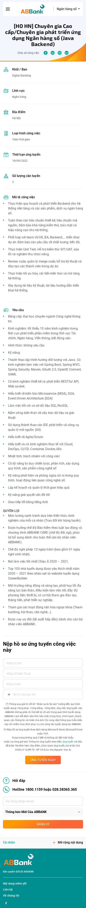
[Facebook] (6, 903)
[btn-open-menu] (8, 9)
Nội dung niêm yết (15, 883)
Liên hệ (8, 889)
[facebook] (46, 53)
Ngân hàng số (67, 9)
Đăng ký (43, 824)
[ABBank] (32, 9)
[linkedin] (53, 53)
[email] (60, 53)
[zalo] (67, 53)
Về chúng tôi (11, 895)
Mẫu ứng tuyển (65, 741)
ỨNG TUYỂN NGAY (43, 760)
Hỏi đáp (18, 780)
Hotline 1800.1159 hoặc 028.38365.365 (44, 789)
